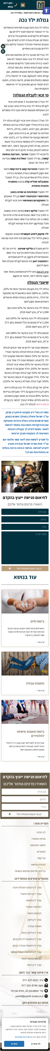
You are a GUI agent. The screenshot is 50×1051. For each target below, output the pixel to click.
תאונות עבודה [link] (35, 683)
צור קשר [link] (41, 858)
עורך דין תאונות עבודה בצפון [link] (27, 945)
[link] (46, 10)
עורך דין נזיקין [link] (34, 919)
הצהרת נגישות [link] (38, 864)
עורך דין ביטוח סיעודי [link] (30, 894)
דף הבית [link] (41, 832)
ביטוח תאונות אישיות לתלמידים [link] (30, 733)
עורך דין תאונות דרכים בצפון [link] (27, 939)
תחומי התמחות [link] (38, 845)
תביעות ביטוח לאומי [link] (32, 13)
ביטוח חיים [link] (37, 621)
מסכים (14, 1044)
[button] (23, 5)
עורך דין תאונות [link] (33, 900)
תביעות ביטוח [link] (34, 913)
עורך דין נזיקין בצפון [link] (31, 932)
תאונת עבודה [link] (34, 926)
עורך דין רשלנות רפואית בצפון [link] (26, 952)
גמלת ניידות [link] (42, 404)
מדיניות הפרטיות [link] (22, 1037)
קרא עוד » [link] (40, 642)
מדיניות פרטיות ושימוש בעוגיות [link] (30, 871)
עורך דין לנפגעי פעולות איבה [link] (27, 887)
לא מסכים (36, 1044)
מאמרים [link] (41, 851)
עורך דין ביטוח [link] (34, 965)
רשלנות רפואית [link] (33, 907)
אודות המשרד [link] (38, 839)
